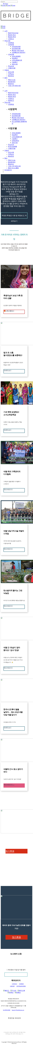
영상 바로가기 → (9, 784)
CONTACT (14, 984)
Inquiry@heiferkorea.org (18, 1010)
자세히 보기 (7, 370)
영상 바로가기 (8, 489)
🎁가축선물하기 (9, 311)
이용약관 (12, 986)
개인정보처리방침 (21, 986)
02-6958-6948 (6, 1010)
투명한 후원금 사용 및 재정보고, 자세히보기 (14, 217)
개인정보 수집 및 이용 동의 (16, 970)
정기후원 (10, 851)
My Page (5, 3)
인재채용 (21, 984)
